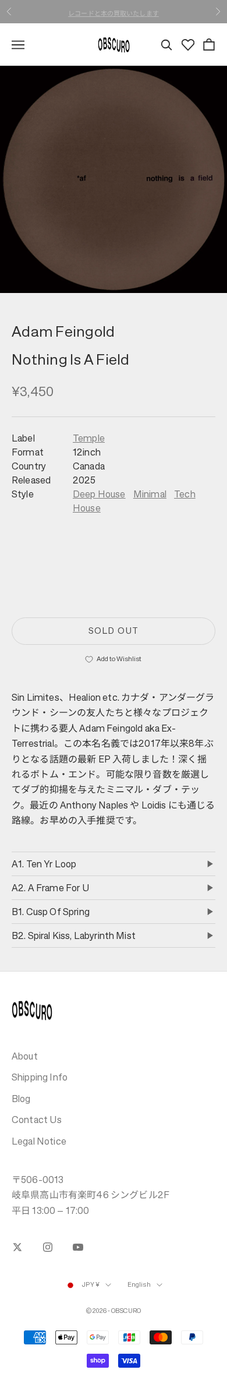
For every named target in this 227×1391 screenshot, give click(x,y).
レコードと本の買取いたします (113, 11)
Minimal (149, 494)
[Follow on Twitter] (17, 1247)
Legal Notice (39, 1141)
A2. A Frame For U (51, 887)
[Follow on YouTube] (78, 1247)
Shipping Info (40, 1077)
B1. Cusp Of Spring (51, 911)
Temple (89, 438)
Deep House (99, 494)
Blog (21, 1098)
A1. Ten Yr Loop (44, 863)
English (139, 1284)
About (25, 1056)
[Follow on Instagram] (48, 1247)
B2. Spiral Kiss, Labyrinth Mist (74, 935)
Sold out (113, 630)
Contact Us (37, 1119)
